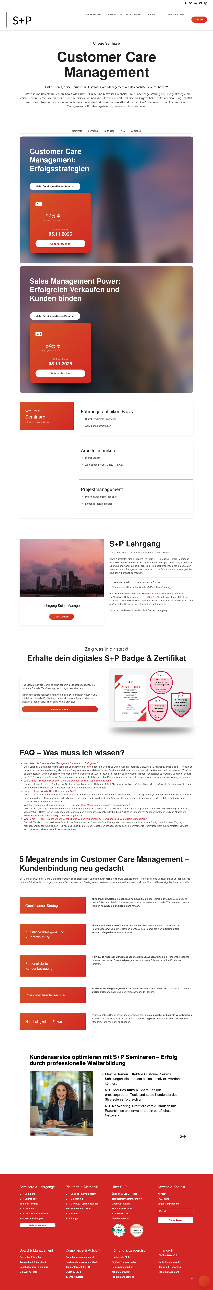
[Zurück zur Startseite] (19, 19)
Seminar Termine (29, 1203)
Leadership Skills (121, 1257)
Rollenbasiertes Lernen (78, 1208)
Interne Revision (75, 1276)
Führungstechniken (122, 1267)
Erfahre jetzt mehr (60, 709)
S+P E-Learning (74, 1198)
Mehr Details (55, 186)
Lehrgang (93, 130)
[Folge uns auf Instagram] (205, 3)
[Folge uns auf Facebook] (185, 3)
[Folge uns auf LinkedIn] (195, 3)
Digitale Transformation (124, 1262)
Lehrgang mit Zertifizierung (124, 14)
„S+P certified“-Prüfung (151, 597)
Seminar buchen (60, 243)
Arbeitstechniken (121, 1271)
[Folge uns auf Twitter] (190, 3)
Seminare (77, 130)
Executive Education (31, 1257)
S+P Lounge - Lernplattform (81, 1193)
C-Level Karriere (28, 1271)
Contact (199, 19)
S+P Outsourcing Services (34, 1213)
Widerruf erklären (37, 1225)
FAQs (122, 130)
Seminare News (176, 14)
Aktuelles (136, 130)
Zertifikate (109, 130)
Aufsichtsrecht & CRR (78, 1267)
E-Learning (154, 14)
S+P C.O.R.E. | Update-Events (82, 1203)
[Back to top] (192, 1278)
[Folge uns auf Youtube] (200, 3)
